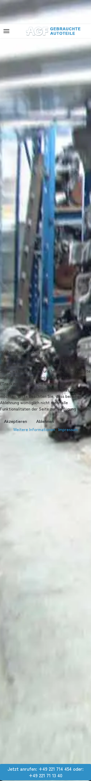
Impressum (68, 429)
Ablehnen (45, 421)
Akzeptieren (15, 421)
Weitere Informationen (34, 429)
